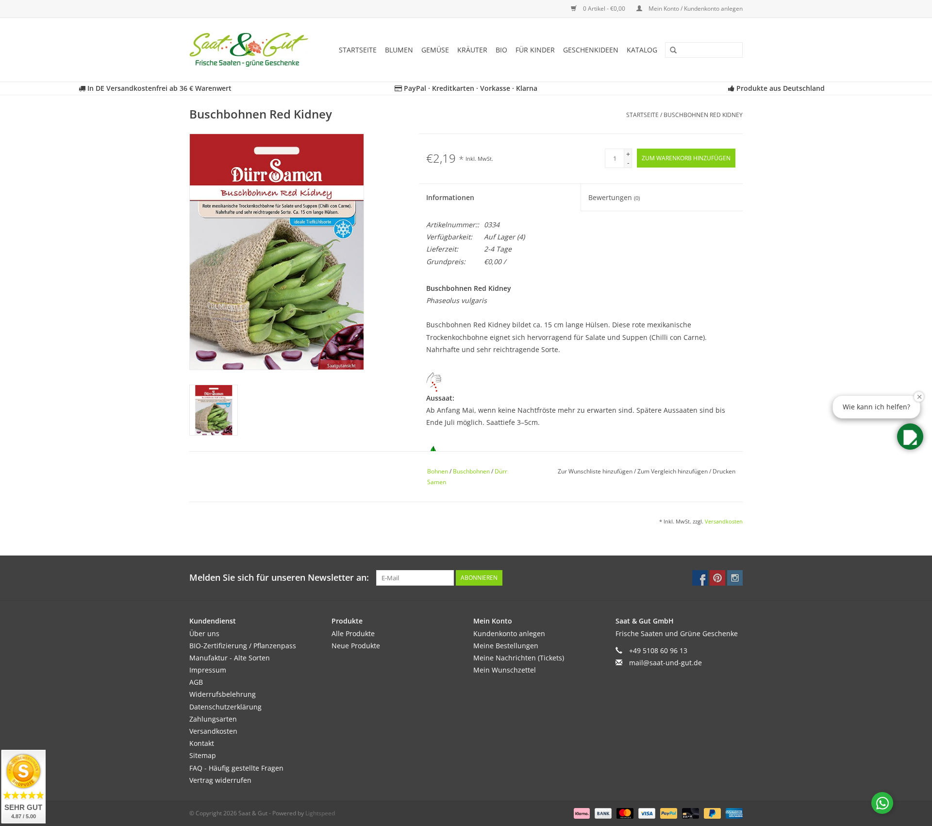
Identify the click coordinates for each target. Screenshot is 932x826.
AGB (196, 682)
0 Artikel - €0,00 (604, 8)
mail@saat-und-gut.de (665, 662)
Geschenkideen (590, 49)
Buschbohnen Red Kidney (703, 115)
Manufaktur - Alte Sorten (229, 657)
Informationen (450, 197)
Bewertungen (614, 197)
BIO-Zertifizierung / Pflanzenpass (242, 645)
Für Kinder (535, 49)
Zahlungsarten (213, 719)
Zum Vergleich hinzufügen (673, 471)
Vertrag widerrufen (220, 780)
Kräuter (472, 49)
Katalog (642, 49)
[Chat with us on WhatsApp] (882, 803)
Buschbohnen (471, 471)
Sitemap (202, 755)
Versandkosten (724, 521)
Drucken (724, 471)
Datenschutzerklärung (225, 706)
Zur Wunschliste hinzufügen (596, 471)
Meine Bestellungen (505, 645)
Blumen (399, 49)
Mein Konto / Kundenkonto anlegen (695, 8)
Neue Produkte (356, 645)
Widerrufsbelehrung (222, 694)
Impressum (207, 669)
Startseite (358, 49)
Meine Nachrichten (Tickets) (518, 657)
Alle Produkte (353, 633)
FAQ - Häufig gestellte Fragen (236, 768)
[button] (910, 436)
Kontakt (201, 743)
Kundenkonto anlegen (509, 633)
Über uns (204, 633)
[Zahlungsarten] (580, 813)
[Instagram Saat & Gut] (735, 578)
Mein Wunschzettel (504, 669)
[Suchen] (670, 50)
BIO (501, 49)
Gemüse (435, 49)
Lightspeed (320, 813)
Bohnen (437, 471)
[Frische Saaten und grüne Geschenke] (252, 50)
